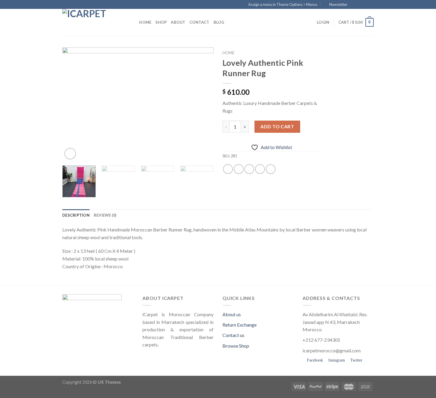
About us (231, 314)
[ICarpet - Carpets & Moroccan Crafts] (92, 22)
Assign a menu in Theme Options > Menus (282, 4)
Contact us (233, 335)
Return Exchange (239, 324)
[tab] (76, 215)
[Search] (133, 22)
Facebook (314, 360)
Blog (219, 22)
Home (145, 22)
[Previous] (72, 104)
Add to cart (277, 126)
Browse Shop (235, 346)
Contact (199, 22)
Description (76, 215)
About (178, 22)
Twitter (355, 360)
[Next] (203, 104)
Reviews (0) (105, 215)
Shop (161, 22)
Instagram (336, 360)
